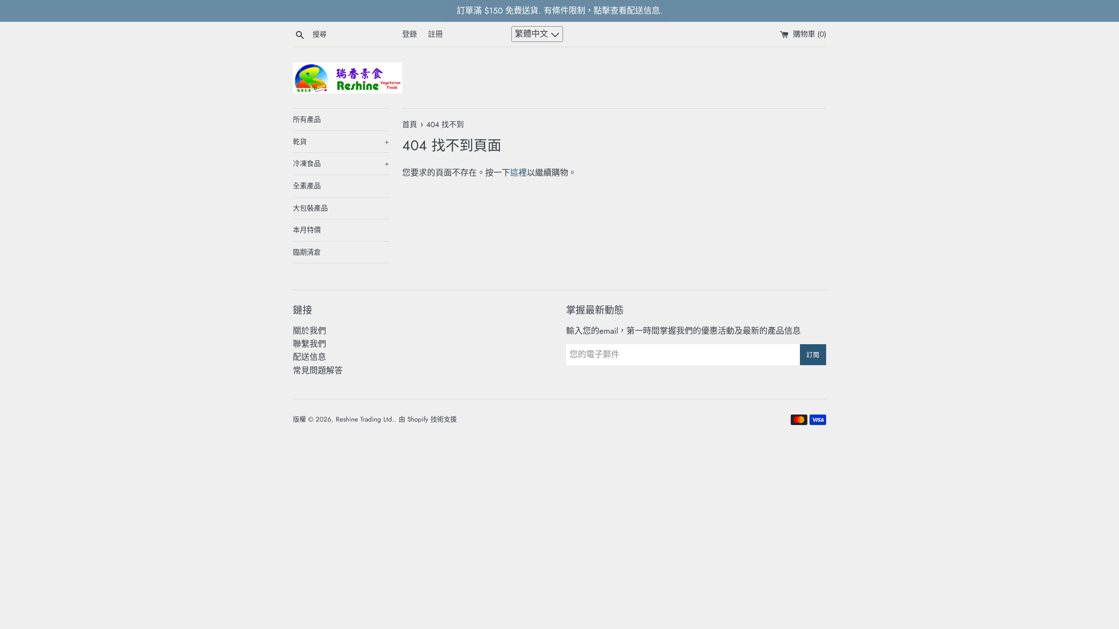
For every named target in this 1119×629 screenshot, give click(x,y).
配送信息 (309, 357)
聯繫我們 (309, 344)
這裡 (518, 173)
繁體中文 (533, 34)
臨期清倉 (307, 252)
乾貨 (341, 142)
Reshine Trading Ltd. (365, 419)
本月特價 (307, 230)
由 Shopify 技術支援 (428, 419)
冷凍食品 (341, 164)
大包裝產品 (310, 208)
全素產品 (307, 186)
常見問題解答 (318, 371)
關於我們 (309, 331)
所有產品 (307, 119)
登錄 (409, 34)
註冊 (435, 34)
